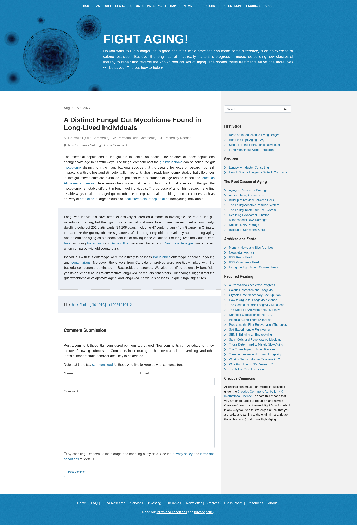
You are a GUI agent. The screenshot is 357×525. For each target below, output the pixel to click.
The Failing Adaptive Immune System (254, 205)
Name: (69, 373)
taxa (67, 243)
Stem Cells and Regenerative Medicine (255, 339)
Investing (154, 5)
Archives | (214, 503)
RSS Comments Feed (244, 262)
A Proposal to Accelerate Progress (252, 285)
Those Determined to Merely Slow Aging (256, 344)
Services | (138, 503)
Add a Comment (115, 145)
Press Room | (235, 503)
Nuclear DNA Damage (244, 225)
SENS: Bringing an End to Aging (250, 334)
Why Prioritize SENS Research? (251, 364)
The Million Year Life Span (246, 369)
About (269, 5)
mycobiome (72, 167)
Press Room (232, 5)
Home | (83, 503)
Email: (145, 373)
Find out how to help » (144, 68)
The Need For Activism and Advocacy (254, 309)
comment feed (102, 364)
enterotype (185, 243)
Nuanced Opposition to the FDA (250, 314)
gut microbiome (171, 162)
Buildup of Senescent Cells (247, 229)
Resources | (257, 503)
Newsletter (193, 5)
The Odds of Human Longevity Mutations (256, 305)
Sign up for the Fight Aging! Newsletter (254, 144)
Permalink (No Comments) (137, 138)
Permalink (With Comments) (88, 138)
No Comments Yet (82, 145)
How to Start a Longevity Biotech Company (258, 172)
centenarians (80, 262)
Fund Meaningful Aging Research (251, 149)
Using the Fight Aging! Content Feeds (254, 267)
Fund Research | (115, 503)
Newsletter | (196, 503)
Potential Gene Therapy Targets (250, 319)
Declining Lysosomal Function (249, 215)
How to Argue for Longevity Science (253, 300)
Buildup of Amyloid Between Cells (251, 200)
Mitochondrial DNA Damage (248, 220)
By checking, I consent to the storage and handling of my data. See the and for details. (139, 456)
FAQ (97, 5)
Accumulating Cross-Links (247, 195)
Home (87, 5)
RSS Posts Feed (240, 257)
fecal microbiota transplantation (146, 199)
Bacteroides (161, 257)
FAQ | (96, 503)
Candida (170, 243)
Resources (252, 5)
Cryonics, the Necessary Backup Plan (255, 295)
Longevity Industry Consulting (249, 167)
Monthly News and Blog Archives (251, 247)
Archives (212, 5)
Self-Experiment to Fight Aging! (249, 329)
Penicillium (95, 243)
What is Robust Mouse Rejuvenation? (254, 359)
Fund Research (115, 5)
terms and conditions (172, 512)
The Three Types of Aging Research (253, 349)
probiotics (87, 199)
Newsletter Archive (241, 252)
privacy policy (183, 454)
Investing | (156, 503)
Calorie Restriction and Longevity (251, 290)
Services (137, 5)
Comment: (71, 391)
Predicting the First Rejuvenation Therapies (258, 324)
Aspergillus (120, 243)
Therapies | (175, 503)
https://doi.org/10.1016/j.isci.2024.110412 (102, 305)
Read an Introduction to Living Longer (254, 135)
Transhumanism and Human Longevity (255, 354)
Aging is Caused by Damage (248, 190)
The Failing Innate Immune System (252, 210)
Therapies (172, 5)
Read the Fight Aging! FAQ (247, 140)
